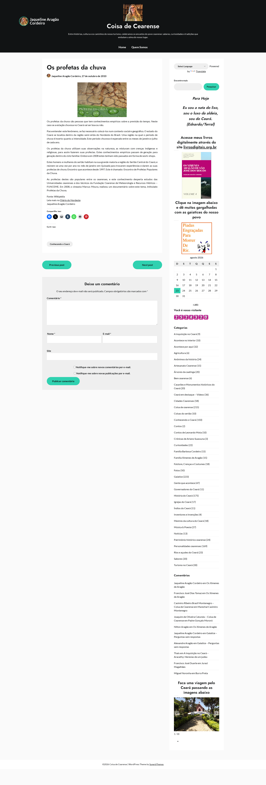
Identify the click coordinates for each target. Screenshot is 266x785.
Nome (51, 333)
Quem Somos (139, 47)
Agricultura (180, 352)
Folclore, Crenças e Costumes (189, 463)
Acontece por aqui (183, 346)
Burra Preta (201, 673)
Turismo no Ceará (183, 565)
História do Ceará (183, 495)
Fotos (177, 470)
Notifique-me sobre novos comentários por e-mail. (103, 367)
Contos (178, 426)
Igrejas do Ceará (182, 501)
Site (49, 350)
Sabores (178, 558)
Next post (147, 264)
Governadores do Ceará (186, 489)
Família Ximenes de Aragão (188, 457)
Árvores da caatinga (184, 371)
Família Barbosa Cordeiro (187, 451)
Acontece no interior (185, 340)
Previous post (56, 264)
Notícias (178, 533)
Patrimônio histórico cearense (190, 539)
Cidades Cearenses (184, 400)
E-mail (107, 333)
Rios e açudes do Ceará (186, 552)
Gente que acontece (184, 482)
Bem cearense (181, 378)
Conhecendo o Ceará (60, 244)
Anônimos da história (185, 359)
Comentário (54, 298)
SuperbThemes (156, 764)
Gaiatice (178, 476)
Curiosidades (181, 445)
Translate (201, 71)
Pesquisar (211, 86)
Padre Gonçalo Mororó (200, 620)
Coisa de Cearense (133, 26)
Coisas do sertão (182, 413)
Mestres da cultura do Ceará (189, 520)
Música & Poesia (182, 527)
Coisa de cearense (183, 407)
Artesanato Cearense (185, 365)
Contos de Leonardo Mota (188, 432)
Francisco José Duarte (185, 663)
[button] (216, 713)
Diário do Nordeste (70, 200)
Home (122, 47)
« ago (195, 304)
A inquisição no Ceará (185, 334)
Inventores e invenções (186, 514)
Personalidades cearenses (187, 546)
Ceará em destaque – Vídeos (189, 394)
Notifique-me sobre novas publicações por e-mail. (103, 373)
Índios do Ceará (182, 508)
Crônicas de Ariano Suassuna (189, 438)
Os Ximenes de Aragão (205, 626)
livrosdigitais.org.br (200, 147)
